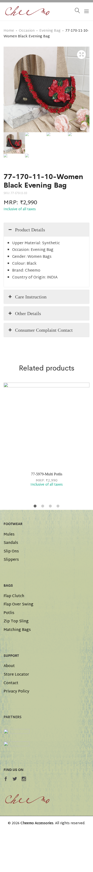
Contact (11, 683)
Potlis (9, 613)
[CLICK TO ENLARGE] (81, 54)
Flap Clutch (14, 596)
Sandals (11, 543)
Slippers (11, 560)
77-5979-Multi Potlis (46, 474)
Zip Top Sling (16, 622)
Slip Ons (11, 552)
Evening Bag (50, 31)
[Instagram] (24, 779)
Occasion (27, 31)
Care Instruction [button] (30, 296)
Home (9, 31)
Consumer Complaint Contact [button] (44, 330)
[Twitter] (15, 779)
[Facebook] (6, 779)
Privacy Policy (16, 692)
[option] (46, 436)
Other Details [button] (28, 313)
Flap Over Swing (18, 605)
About (9, 666)
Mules (9, 535)
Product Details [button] (30, 229)
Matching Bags (17, 630)
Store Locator (16, 675)
